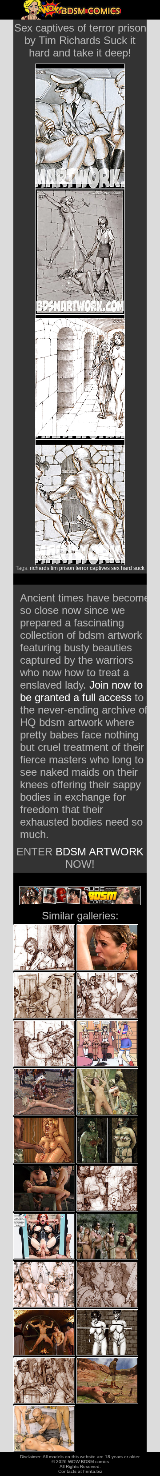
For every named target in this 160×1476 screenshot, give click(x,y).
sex (115, 568)
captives (100, 568)
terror (82, 568)
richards (39, 568)
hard (126, 568)
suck (138, 568)
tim (54, 568)
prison (66, 568)
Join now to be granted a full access (81, 691)
